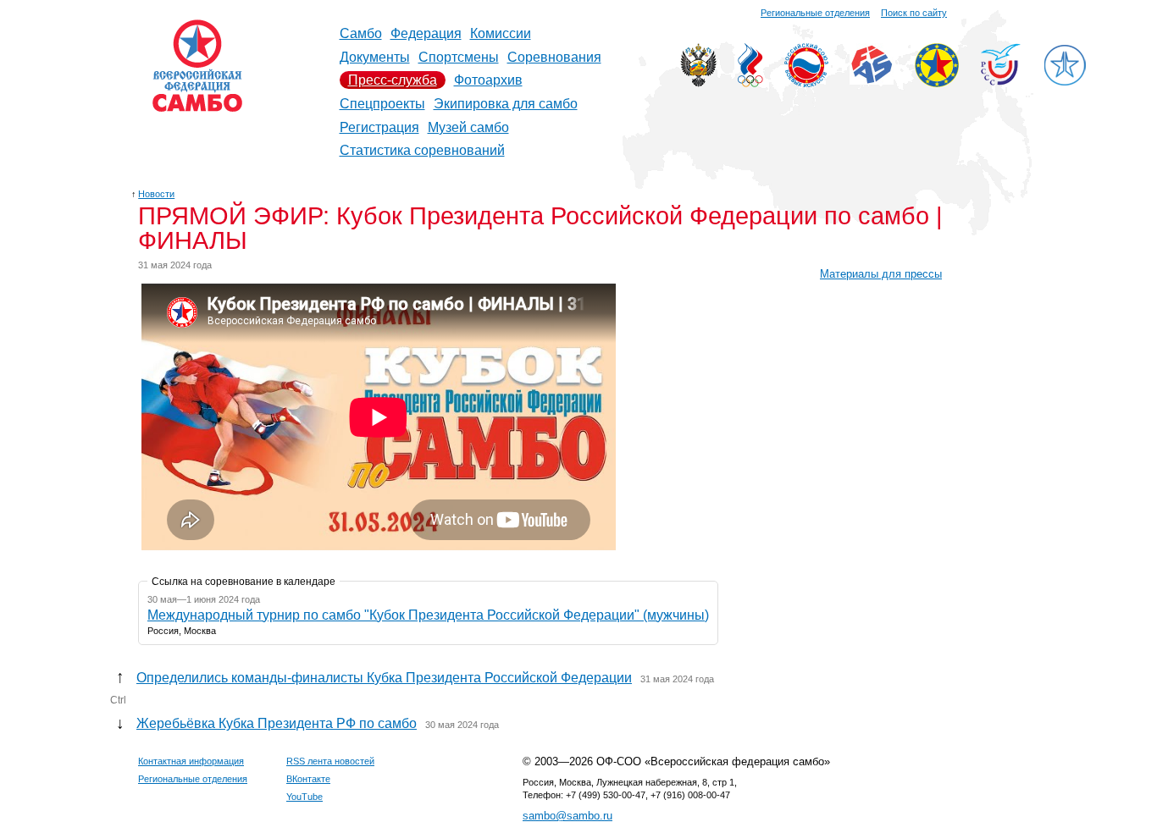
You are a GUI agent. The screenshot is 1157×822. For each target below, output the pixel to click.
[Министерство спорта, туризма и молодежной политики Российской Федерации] (698, 82)
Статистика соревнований (422, 150)
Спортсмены (458, 57)
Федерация (426, 33)
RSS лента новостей (330, 761)
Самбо (361, 33)
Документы (375, 57)
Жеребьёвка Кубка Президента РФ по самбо (276, 723)
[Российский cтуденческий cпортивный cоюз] (1000, 81)
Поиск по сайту (914, 13)
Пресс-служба (392, 80)
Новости (156, 194)
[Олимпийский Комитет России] (750, 82)
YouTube (304, 797)
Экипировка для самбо (506, 104)
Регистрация (379, 127)
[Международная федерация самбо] (872, 80)
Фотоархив (488, 80)
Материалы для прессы (881, 274)
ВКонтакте (308, 779)
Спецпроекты (382, 104)
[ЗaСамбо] (1065, 82)
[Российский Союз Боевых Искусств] (806, 82)
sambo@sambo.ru (567, 815)
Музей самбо (468, 127)
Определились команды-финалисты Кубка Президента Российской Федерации (384, 677)
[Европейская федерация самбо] (937, 82)
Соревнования (554, 57)
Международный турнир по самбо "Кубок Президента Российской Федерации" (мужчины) (428, 615)
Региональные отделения (815, 13)
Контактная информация (191, 761)
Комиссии (500, 33)
